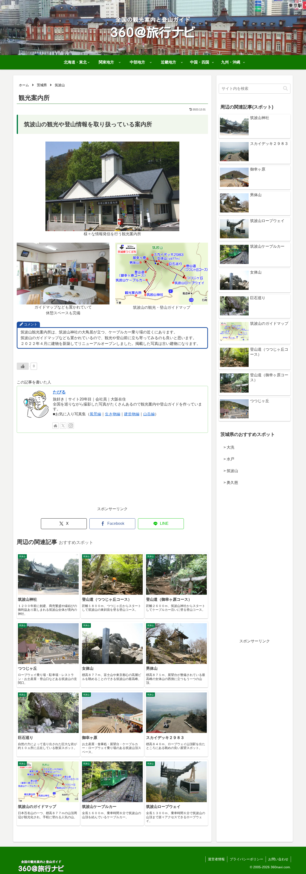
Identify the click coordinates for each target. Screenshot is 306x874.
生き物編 (112, 414)
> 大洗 (227, 447)
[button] (285, 88)
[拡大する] (173, 147)
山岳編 (149, 414)
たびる (59, 392)
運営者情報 (216, 859)
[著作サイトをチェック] (55, 426)
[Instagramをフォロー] (71, 426)
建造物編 (131, 414)
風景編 (95, 414)
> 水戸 (227, 459)
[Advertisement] (112, 472)
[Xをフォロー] (63, 426)
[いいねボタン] (23, 366)
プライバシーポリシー (246, 859)
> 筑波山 (229, 471)
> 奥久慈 (229, 482)
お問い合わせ (278, 859)
